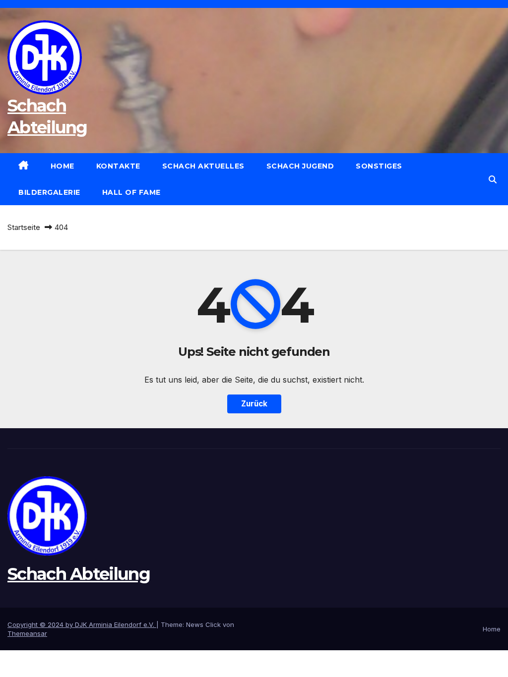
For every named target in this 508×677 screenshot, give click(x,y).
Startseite (23, 227)
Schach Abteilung (78, 574)
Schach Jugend (300, 166)
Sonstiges (379, 166)
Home (62, 166)
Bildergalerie (49, 192)
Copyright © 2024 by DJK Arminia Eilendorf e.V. (81, 624)
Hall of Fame (131, 192)
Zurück (254, 403)
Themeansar (27, 633)
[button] (493, 179)
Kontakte (118, 166)
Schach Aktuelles (203, 166)
